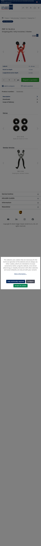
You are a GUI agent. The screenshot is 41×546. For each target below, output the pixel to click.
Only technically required (15, 281)
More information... (20, 274)
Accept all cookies (20, 286)
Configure (30, 281)
